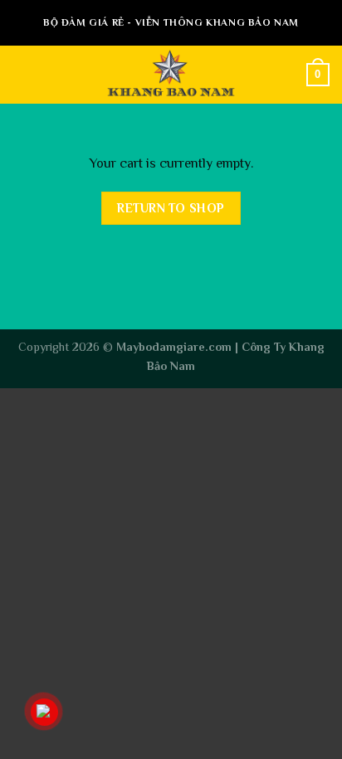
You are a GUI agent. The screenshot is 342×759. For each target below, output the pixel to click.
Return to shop (171, 208)
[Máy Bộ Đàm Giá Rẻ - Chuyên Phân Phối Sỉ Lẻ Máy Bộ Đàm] (171, 75)
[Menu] (22, 74)
